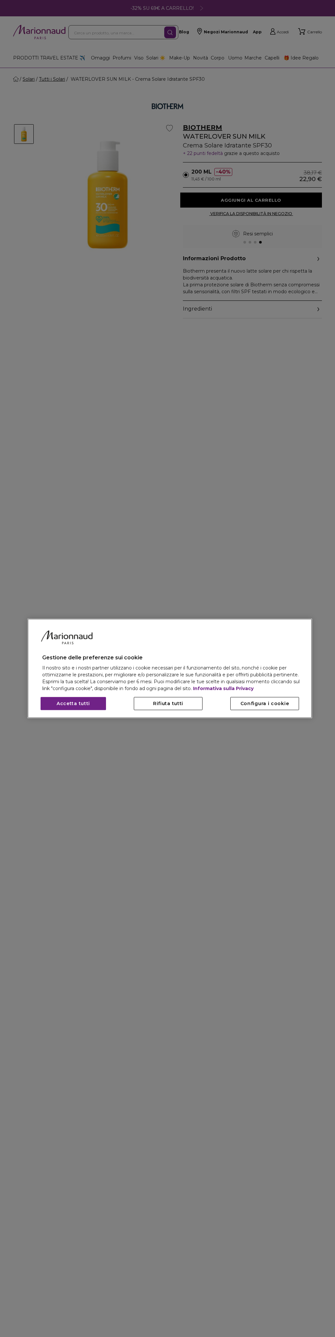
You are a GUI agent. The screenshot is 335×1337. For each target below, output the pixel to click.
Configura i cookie (264, 704)
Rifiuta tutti (168, 704)
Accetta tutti (73, 704)
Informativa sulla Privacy (223, 689)
